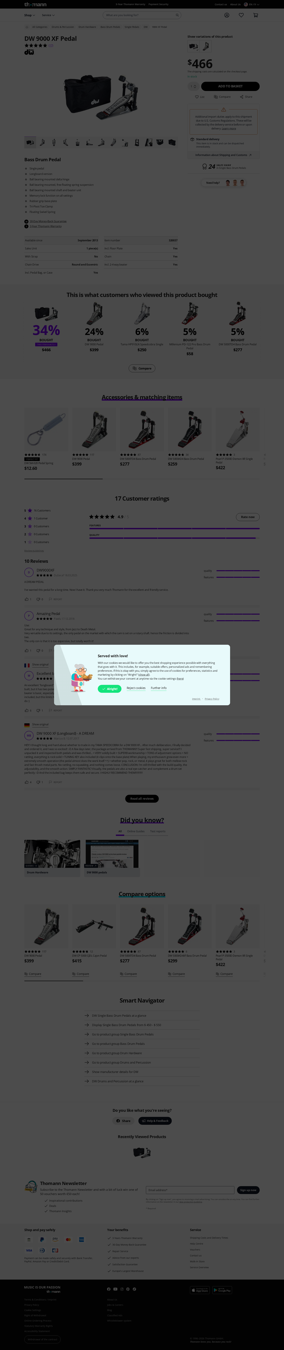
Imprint (196, 698)
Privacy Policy (212, 698)
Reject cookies (136, 688)
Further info (158, 688)
